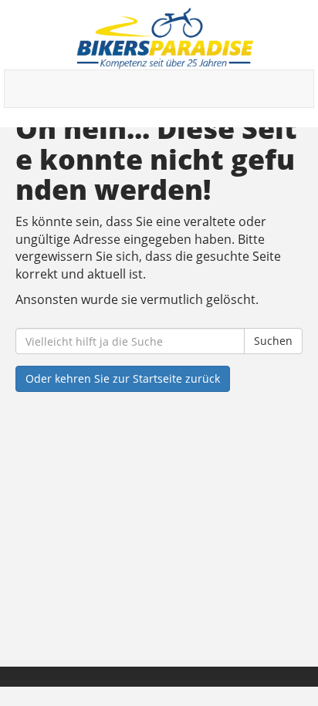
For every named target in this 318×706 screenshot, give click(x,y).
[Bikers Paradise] (164, 38)
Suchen (273, 340)
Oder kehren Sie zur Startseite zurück (122, 378)
